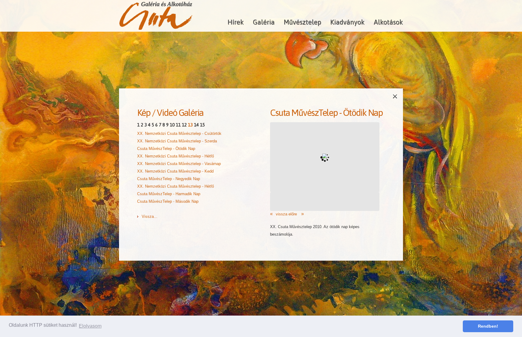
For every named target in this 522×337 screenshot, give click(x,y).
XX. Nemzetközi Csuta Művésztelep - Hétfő (175, 156)
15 (202, 124)
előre (293, 214)
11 (178, 124)
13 (190, 124)
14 (196, 124)
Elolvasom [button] (90, 326)
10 (172, 124)
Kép (143, 112)
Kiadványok (347, 22)
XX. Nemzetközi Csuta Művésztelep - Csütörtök (179, 133)
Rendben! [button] (488, 326)
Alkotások (388, 22)
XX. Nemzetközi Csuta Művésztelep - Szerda (177, 141)
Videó (167, 112)
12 (184, 124)
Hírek (235, 22)
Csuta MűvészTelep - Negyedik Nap (168, 178)
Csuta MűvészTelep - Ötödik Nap (166, 148)
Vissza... (149, 216)
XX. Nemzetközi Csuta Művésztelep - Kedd (175, 171)
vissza (281, 214)
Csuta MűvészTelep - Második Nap (167, 201)
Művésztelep (302, 22)
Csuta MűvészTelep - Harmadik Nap (168, 194)
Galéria (264, 22)
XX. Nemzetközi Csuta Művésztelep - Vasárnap (179, 163)
